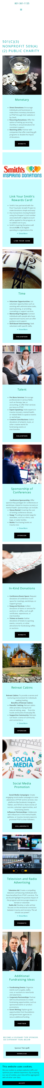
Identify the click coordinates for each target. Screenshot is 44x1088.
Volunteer (22, 337)
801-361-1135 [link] (22, 3)
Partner (22, 1023)
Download (22, 1054)
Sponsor (22, 535)
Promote (22, 923)
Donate (22, 144)
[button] (22, 9)
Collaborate (22, 826)
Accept (22, 1083)
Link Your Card (22, 241)
